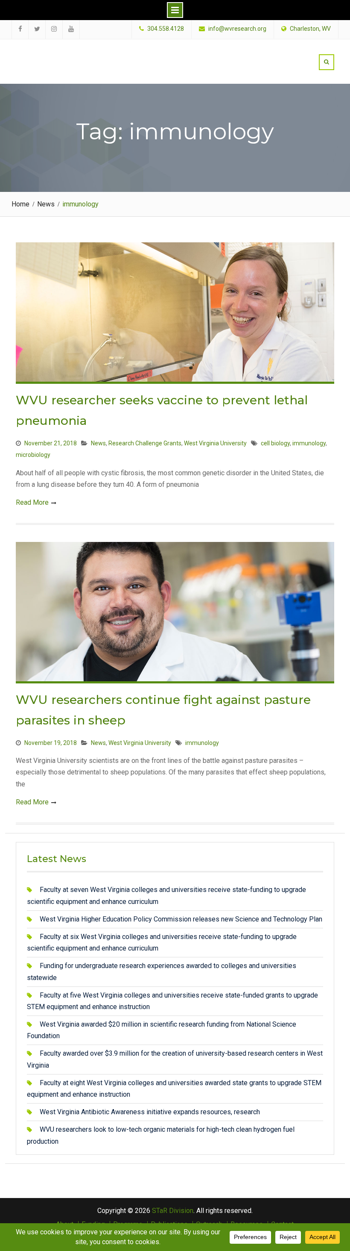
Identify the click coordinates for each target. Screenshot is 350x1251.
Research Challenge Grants (144, 443)
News (98, 443)
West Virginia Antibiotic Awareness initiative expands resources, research (150, 1112)
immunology (309, 443)
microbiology (33, 454)
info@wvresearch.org (237, 28)
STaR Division (65, 53)
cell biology (275, 443)
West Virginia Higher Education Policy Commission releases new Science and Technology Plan (181, 919)
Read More (32, 502)
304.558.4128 (165, 28)
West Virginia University (215, 443)
